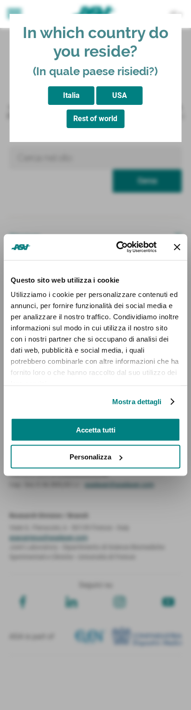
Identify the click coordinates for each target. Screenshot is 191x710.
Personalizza (90, 457)
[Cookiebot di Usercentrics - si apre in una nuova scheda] (118, 247)
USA (119, 95)
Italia (71, 95)
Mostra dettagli (137, 402)
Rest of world (95, 118)
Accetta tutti (95, 429)
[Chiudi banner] (177, 247)
